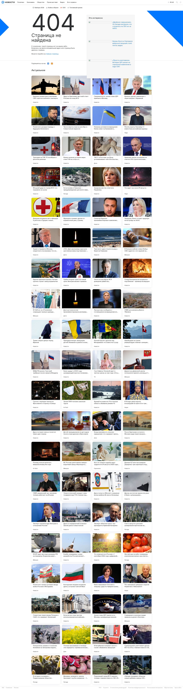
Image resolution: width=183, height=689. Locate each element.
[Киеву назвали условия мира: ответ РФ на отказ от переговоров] (76, 151)
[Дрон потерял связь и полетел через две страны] (45, 425)
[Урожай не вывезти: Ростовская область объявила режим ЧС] (106, 395)
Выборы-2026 (39, 7)
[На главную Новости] (9, 2)
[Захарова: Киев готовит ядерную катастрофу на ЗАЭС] (137, 212)
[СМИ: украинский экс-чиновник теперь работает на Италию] (45, 486)
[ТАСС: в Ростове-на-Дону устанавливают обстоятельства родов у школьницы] (106, 151)
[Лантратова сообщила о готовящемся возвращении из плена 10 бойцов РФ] (106, 303)
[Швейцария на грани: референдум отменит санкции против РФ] (137, 334)
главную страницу (52, 54)
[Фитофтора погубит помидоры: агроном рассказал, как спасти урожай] (137, 547)
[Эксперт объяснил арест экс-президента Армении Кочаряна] (106, 517)
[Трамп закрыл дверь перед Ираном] (45, 334)
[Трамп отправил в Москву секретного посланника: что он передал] (45, 242)
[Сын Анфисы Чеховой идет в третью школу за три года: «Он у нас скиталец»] (106, 364)
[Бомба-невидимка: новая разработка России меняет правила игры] (76, 547)
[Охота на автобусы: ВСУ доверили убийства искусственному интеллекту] (106, 273)
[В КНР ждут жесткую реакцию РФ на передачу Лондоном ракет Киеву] (45, 547)
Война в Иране (53, 7)
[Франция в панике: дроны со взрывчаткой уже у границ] (76, 212)
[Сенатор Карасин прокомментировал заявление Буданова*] (106, 212)
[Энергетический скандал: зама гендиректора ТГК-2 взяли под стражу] (76, 486)
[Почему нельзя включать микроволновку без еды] (45, 456)
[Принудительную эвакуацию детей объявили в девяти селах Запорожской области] (76, 334)
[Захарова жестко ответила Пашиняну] (106, 181)
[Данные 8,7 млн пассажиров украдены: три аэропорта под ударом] (137, 456)
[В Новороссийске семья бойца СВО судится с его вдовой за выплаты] (137, 242)
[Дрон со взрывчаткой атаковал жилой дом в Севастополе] (76, 517)
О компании (9, 687)
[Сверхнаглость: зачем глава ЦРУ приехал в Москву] (106, 90)
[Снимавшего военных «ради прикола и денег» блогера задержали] (137, 608)
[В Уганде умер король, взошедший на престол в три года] (137, 395)
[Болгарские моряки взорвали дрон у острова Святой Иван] (76, 578)
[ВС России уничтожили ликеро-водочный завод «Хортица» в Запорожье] (76, 456)
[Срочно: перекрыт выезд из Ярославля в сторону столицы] (45, 395)
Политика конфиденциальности (136, 687)
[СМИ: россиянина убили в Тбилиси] (137, 303)
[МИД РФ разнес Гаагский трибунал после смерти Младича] (45, 364)
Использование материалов (155, 687)
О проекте (106, 687)
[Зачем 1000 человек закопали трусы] (76, 395)
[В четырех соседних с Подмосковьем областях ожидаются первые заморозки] (45, 669)
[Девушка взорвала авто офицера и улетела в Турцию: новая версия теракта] (45, 212)
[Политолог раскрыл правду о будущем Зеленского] (45, 120)
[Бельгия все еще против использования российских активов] (76, 608)
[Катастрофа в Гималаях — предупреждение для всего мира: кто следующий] (76, 181)
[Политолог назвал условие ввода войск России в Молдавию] (45, 578)
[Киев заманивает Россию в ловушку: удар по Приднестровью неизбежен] (106, 578)
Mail (3, 687)
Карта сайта (178, 687)
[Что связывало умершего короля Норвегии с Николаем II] (137, 578)
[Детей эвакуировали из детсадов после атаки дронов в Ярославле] (76, 425)
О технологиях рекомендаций (118, 687)
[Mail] (3, 2)
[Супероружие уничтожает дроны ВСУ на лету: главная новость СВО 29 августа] (137, 639)
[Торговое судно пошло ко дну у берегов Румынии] (106, 242)
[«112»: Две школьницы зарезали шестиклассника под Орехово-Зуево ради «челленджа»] (76, 242)
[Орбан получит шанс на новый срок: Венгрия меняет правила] (76, 273)
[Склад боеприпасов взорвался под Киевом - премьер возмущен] (137, 273)
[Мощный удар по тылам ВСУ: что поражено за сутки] (45, 181)
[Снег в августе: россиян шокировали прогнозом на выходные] (137, 517)
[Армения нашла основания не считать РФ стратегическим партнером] (137, 151)
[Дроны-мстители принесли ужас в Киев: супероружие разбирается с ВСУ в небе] (137, 486)
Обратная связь (168, 687)
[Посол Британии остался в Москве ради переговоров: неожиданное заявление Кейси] (137, 425)
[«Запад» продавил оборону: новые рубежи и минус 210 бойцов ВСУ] (137, 669)
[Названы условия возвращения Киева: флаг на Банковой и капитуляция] (106, 120)
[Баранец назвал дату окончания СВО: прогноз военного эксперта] (45, 90)
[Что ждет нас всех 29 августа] (137, 181)
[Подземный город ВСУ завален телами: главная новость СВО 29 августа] (106, 669)
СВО (64, 7)
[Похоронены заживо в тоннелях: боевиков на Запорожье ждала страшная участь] (45, 639)
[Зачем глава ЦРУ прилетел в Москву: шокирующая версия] (106, 608)
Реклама (16, 687)
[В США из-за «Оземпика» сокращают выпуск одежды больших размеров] (45, 303)
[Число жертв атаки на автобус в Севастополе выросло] (76, 120)
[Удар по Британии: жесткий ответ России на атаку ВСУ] (76, 90)
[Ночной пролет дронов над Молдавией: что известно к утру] (106, 334)
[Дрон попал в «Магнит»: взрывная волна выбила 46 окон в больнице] (106, 486)
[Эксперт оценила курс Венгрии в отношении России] (45, 517)
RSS (100, 687)
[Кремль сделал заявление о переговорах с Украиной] (137, 90)
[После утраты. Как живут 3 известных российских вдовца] (137, 120)
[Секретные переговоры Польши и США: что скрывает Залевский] (45, 608)
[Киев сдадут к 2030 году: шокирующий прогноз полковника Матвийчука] (76, 364)
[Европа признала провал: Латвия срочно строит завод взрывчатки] (45, 273)
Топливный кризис (76, 7)
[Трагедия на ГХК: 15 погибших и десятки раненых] (45, 151)
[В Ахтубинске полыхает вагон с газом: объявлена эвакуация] (106, 639)
